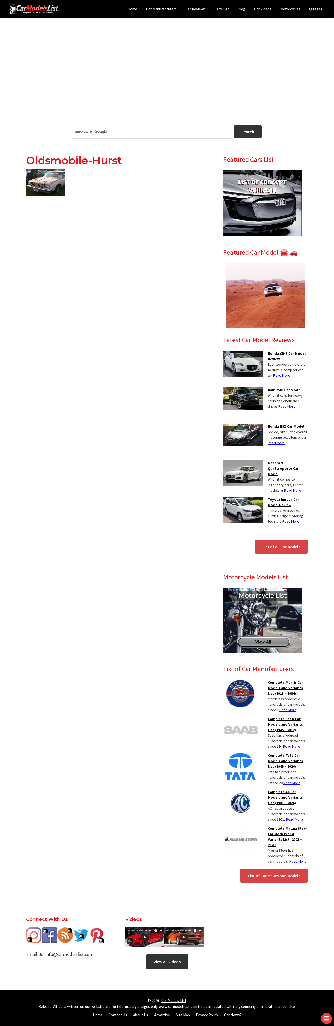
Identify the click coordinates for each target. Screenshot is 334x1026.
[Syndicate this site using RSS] (65, 931)
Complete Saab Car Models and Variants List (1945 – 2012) (285, 724)
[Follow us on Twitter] (81, 931)
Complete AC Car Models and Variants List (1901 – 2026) (285, 797)
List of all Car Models (281, 546)
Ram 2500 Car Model (284, 390)
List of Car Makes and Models (274, 875)
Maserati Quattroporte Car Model (283, 468)
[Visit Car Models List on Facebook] (49, 931)
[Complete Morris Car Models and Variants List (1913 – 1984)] (240, 683)
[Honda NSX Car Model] (243, 427)
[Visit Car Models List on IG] (34, 931)
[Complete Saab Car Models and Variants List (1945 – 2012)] (240, 719)
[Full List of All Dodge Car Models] (144, 931)
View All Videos (167, 961)
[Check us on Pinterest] (96, 931)
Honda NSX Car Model (286, 426)
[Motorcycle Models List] (262, 591)
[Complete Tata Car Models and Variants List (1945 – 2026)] (240, 756)
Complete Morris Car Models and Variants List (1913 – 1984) (285, 688)
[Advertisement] (167, 80)
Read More (281, 375)
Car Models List (173, 1000)
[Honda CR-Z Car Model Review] (243, 354)
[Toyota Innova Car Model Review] (243, 500)
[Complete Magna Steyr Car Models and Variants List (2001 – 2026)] (240, 829)
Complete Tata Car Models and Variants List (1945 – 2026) (285, 761)
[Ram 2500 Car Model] (243, 390)
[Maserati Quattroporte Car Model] (243, 463)
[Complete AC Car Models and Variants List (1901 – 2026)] (240, 792)
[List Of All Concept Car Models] (262, 173)
